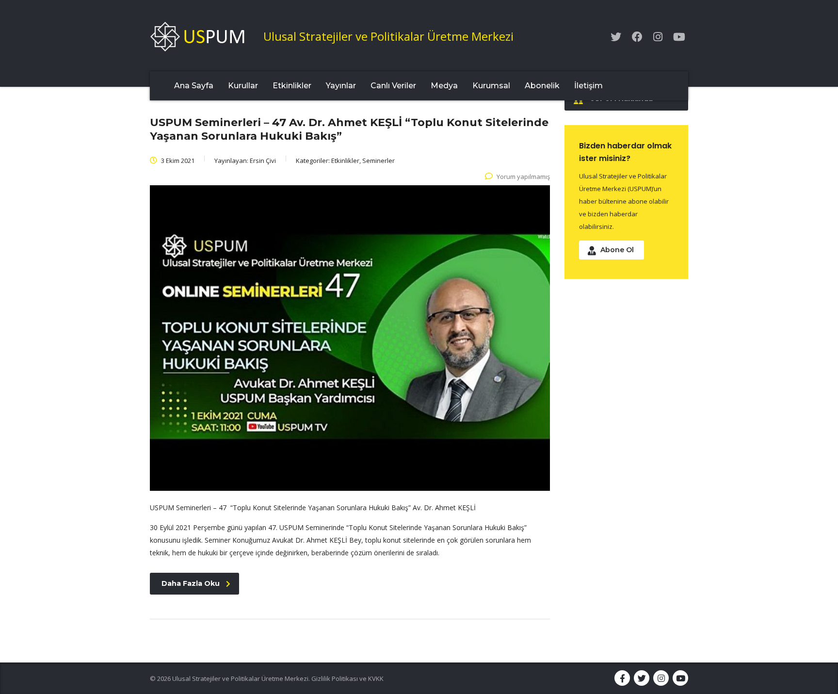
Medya (444, 85)
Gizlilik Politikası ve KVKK (347, 678)
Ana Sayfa (193, 85)
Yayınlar (341, 85)
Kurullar (243, 85)
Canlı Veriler (393, 85)
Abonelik (542, 85)
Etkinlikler (292, 85)
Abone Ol (617, 249)
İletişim (588, 85)
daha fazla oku (190, 583)
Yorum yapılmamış (523, 176)
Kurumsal (491, 85)
